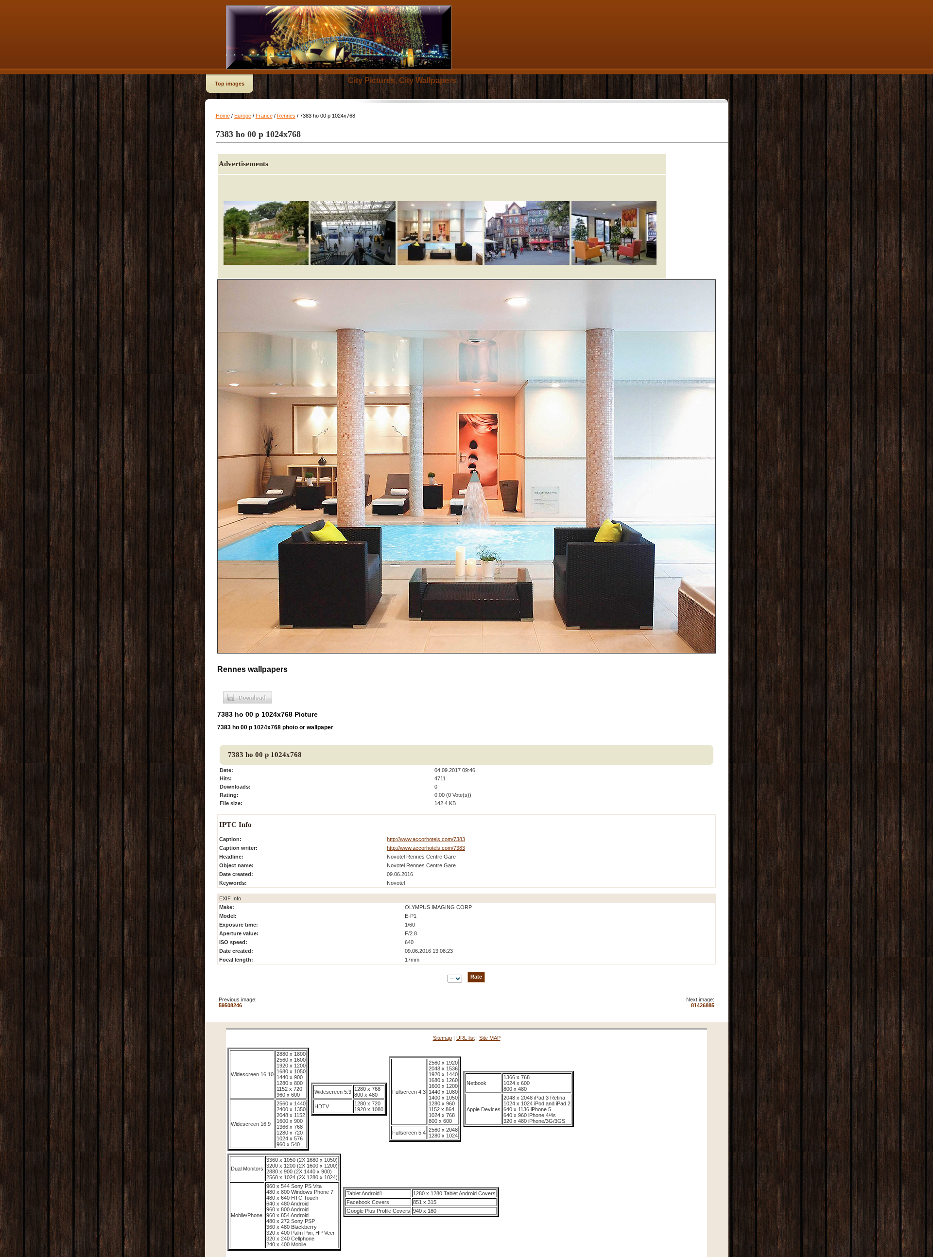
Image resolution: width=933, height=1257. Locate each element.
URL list (465, 1038)
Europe (242, 116)
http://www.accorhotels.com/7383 (426, 839)
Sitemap (442, 1038)
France (264, 116)
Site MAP (490, 1038)
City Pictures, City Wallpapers (402, 80)
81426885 (702, 1005)
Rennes (286, 116)
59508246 (230, 1005)
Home (223, 116)
